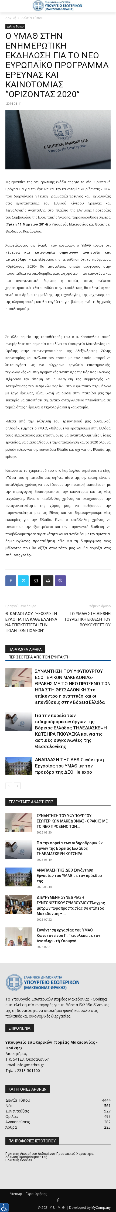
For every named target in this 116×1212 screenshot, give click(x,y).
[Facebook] (10, 580)
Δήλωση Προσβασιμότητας (26, 1157)
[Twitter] (23, 580)
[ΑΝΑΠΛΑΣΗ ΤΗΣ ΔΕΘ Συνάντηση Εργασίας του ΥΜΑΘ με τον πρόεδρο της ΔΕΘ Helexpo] (18, 766)
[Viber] (60, 580)
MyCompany (101, 1207)
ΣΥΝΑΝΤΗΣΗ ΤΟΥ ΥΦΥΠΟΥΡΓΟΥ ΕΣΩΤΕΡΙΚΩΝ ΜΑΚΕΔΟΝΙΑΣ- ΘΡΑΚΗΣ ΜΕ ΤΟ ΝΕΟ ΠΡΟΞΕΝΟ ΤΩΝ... (72, 821)
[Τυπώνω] (48, 580)
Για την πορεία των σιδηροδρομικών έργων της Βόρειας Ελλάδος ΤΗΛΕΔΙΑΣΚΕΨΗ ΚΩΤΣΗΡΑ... (70, 848)
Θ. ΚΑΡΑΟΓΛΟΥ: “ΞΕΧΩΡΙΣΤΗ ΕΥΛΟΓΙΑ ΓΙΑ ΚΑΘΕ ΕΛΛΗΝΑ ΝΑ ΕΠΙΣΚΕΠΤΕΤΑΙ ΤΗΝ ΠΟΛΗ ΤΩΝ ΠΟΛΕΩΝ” (31, 622)
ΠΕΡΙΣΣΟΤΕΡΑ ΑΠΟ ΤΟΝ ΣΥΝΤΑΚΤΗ (39, 657)
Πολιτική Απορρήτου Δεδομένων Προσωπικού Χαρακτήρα (49, 1154)
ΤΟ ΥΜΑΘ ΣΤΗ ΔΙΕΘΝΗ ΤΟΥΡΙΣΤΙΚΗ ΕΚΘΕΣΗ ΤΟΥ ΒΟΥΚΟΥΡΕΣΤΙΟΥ (87, 619)
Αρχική (10, 18)
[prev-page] (8, 786)
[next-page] (17, 786)
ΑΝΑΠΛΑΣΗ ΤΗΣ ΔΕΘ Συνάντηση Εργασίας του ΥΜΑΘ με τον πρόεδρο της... (69, 875)
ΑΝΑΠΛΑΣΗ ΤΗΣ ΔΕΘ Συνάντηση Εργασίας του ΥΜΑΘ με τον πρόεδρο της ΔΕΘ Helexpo (69, 766)
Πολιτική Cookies (18, 1160)
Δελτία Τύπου (32, 18)
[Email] (35, 580)
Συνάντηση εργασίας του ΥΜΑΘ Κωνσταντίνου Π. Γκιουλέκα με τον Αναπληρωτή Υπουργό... (68, 935)
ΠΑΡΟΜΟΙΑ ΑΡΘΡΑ (25, 649)
